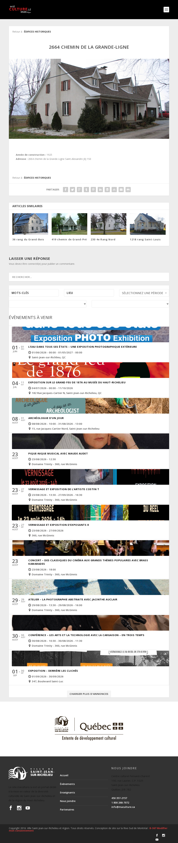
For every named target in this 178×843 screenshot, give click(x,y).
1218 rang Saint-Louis (145, 239)
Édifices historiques (37, 31)
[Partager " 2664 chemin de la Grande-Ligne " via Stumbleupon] (114, 189)
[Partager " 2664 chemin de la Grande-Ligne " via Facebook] (65, 189)
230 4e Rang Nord (103, 239)
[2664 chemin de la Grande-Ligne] (89, 99)
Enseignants (67, 792)
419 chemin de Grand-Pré (69, 239)
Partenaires (67, 809)
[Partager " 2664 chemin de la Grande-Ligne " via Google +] (79, 189)
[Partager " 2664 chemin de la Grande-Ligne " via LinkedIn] (100, 189)
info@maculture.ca (123, 807)
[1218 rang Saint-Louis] (147, 224)
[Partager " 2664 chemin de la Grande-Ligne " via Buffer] (107, 189)
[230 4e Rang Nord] (108, 224)
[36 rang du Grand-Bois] (30, 224)
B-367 (152, 828)
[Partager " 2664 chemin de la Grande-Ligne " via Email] (121, 189)
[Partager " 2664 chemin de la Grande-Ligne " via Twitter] (72, 189)
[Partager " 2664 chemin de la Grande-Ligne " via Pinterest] (93, 189)
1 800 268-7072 (120, 802)
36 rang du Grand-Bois (28, 239)
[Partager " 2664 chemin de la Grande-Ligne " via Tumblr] (86, 189)
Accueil (64, 775)
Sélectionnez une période (142, 293)
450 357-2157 (119, 798)
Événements (67, 784)
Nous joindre (67, 801)
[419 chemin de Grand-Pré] (69, 224)
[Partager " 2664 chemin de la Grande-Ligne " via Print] (128, 189)
